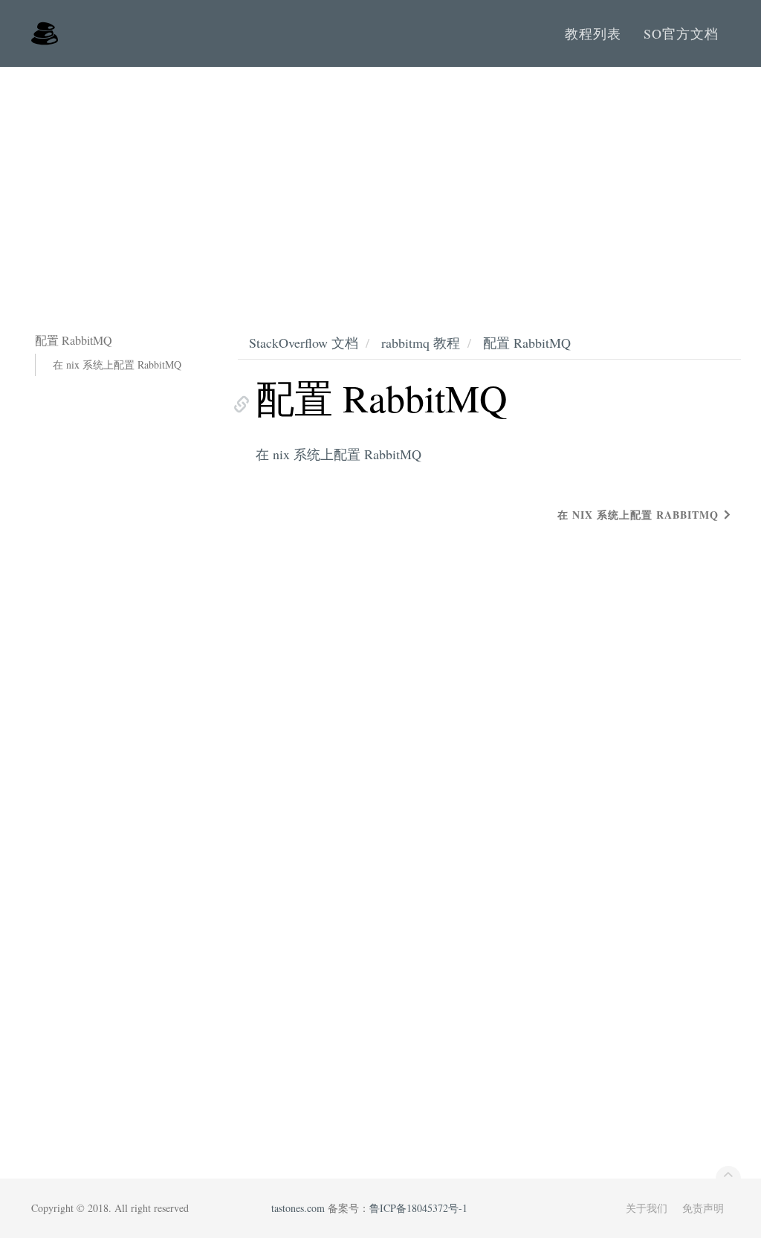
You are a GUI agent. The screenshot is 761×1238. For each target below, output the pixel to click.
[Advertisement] (380, 178)
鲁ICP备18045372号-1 (418, 1208)
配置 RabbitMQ (527, 342)
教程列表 (593, 33)
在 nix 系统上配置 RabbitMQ (117, 364)
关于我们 (646, 1208)
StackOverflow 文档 (303, 342)
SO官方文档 (681, 33)
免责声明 (703, 1208)
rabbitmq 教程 (420, 342)
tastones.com (298, 1208)
